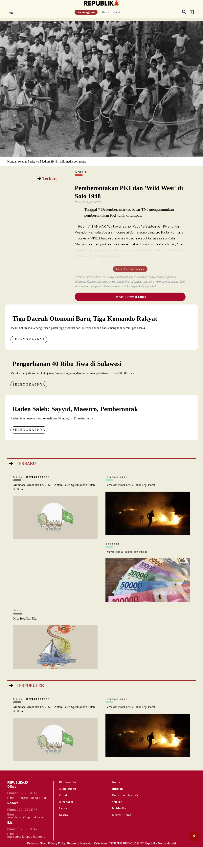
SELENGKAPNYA (29, 339)
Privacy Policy (56, 843)
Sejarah (117, 801)
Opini (116, 12)
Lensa (63, 808)
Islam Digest (67, 788)
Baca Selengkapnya (130, 269)
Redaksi (72, 843)
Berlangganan (86, 12)
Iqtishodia (119, 808)
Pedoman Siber (37, 843)
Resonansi (66, 801)
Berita (105, 12)
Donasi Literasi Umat (130, 297)
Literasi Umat (121, 815)
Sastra (63, 815)
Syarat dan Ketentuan (93, 843)
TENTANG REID (119, 843)
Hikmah (117, 788)
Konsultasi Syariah (125, 795)
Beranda (70, 782)
